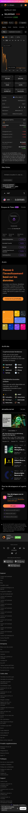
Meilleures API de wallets (11, 516)
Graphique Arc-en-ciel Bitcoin (5, 688)
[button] (22, 97)
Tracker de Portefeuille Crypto (6, 577)
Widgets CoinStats (4, 699)
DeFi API (2, 737)
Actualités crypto (4, 585)
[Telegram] (19, 107)
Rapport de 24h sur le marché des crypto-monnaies (5, 704)
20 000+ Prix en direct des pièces (7, 716)
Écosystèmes (3, 640)
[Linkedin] (24, 549)
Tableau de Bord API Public (7, 665)
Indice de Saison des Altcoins (5, 712)
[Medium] (25, 107)
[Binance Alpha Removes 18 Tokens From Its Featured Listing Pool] (9, 475)
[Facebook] (16, 553)
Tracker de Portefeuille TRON (6, 628)
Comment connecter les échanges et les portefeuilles (6, 785)
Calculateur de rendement (6, 679)
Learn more (21, 1)
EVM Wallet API (4, 735)
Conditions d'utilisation (5, 764)
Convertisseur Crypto (5, 685)
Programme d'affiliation (6, 591)
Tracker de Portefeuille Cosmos (6, 612)
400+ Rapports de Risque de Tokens (6, 722)
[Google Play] (19, 561)
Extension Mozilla (4, 753)
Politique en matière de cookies (6, 770)
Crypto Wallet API (4, 730)
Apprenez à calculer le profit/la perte (6, 794)
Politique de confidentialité (7, 767)
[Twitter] (22, 107)
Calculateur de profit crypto (7, 676)
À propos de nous (4, 670)
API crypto (13, 506)
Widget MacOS (4, 750)
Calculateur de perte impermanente (5, 682)
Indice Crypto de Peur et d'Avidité (6, 696)
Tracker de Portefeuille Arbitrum (6, 605)
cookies (12, 807)
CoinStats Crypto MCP (5, 725)
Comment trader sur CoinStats (5, 797)
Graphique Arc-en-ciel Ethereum (5, 692)
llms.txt (2, 728)
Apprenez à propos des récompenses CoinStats (6, 801)
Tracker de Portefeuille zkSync (6, 601)
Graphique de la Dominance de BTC (7, 708)
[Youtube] (12, 553)
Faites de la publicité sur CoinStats (6, 657)
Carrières (2, 654)
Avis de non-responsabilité (7, 762)
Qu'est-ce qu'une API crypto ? (12, 510)
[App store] (8, 561)
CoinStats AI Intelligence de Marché (7, 588)
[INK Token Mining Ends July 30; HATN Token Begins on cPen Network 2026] (9, 449)
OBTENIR (18, 537)
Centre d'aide (3, 781)
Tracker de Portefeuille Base (6, 620)
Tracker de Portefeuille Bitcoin (6, 632)
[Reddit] (20, 549)
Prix (1, 649)
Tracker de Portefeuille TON (6, 624)
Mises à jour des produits (6, 647)
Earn (1, 580)
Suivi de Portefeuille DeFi (6, 594)
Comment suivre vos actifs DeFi (6, 790)
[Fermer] (26, 1)
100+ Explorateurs (4, 719)
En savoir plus (14, 225)
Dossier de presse (4, 651)
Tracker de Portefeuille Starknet (6, 597)
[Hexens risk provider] (14, 228)
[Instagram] (8, 549)
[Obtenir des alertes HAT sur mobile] (16, 22)
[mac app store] (14, 565)
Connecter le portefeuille (13, 299)
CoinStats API (3, 660)
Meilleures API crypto (10, 513)
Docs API (2, 663)
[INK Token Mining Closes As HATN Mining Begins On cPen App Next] (14, 420)
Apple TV (2, 755)
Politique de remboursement (4, 774)
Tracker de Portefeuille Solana (6, 608)
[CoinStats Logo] (9, 5)
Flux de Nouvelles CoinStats (7, 667)
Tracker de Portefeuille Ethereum (6, 616)
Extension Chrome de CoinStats (5, 747)
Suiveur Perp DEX (4, 638)
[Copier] (22, 97)
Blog (1, 582)
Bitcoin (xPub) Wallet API (6, 740)
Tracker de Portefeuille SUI (7, 635)
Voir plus (23, 207)
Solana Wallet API (4, 733)
